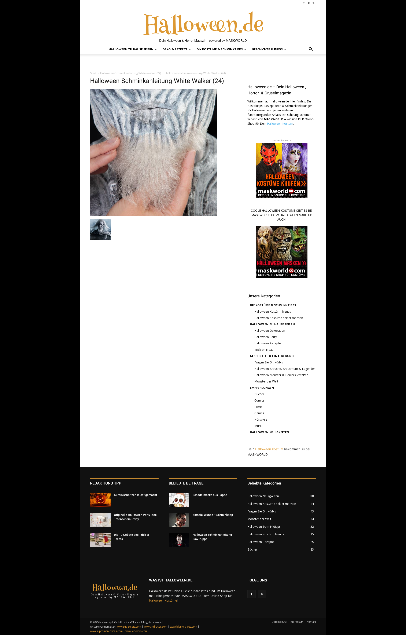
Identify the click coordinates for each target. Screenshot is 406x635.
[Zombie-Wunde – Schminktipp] (179, 520)
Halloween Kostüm (280, 123)
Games (259, 413)
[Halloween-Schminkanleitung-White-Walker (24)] (153, 215)
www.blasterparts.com (183, 626)
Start (93, 73)
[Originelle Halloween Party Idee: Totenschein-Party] (100, 520)
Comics (259, 400)
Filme (258, 407)
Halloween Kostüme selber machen (278, 318)
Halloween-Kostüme (163, 600)
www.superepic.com (129, 626)
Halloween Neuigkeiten (269, 432)
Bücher (259, 394)
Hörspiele (260, 419)
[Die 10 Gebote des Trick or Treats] (100, 540)
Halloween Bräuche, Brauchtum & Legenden (284, 369)
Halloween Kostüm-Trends (272, 311)
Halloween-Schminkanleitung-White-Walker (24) (130, 73)
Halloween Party (265, 337)
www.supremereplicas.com (106, 631)
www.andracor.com (155, 626)
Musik (258, 426)
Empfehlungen (262, 388)
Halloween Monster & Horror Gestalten (281, 375)
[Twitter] (313, 3)
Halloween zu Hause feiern (272, 324)
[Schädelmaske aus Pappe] (179, 500)
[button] (311, 49)
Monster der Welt (266, 381)
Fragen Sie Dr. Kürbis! (269, 362)
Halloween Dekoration (269, 331)
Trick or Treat (263, 350)
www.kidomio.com (136, 631)
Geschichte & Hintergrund (272, 356)
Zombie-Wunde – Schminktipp (213, 514)
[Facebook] (304, 3)
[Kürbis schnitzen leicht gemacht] (100, 500)
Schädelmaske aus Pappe (210, 495)
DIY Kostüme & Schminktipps (273, 305)
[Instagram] (308, 3)
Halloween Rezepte (267, 343)
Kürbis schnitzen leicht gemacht (135, 495)
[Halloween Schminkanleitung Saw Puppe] (179, 540)
